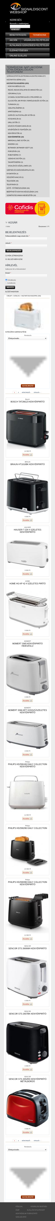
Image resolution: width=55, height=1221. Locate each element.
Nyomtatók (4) (12, 174)
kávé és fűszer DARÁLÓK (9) (19, 126)
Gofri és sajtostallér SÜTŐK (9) (21, 115)
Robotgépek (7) (14, 155)
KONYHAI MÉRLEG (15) (16, 86)
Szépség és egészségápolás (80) (20, 170)
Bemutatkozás (18, 35)
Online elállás (18, 56)
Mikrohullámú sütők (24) (18, 140)
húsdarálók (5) (14, 119)
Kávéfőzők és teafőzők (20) (19, 130)
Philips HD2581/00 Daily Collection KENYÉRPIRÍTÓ (27, 765)
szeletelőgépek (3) (16, 108)
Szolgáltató (21, 1217)
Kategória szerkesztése (15, 332)
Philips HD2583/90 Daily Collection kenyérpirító (27, 883)
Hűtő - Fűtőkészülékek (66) (18, 188)
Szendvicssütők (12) (16, 159)
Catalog (16, 296)
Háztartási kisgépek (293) (18, 83)
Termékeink (39, 35)
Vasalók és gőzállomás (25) (19, 166)
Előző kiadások (12, 292)
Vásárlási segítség (38, 1206)
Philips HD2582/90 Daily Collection (27, 828)
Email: (8, 273)
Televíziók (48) (13, 181)
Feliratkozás (11, 280)
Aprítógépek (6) (14, 112)
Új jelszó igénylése (14, 259)
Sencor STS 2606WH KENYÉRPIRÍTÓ (27, 948)
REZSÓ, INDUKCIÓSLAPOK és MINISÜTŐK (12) (25, 90)
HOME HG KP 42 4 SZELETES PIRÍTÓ (27, 583)
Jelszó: (8, 243)
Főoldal (19, 1206)
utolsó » (37, 392)
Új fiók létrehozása (14, 256)
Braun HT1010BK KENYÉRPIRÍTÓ (27, 464)
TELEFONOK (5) (12, 184)
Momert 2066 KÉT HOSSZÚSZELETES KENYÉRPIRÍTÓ (27, 711)
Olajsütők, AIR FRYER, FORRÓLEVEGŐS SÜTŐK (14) (28, 101)
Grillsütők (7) (14, 122)
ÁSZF (17, 1210)
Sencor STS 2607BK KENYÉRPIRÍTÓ (27, 1014)
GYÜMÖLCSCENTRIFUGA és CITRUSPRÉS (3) (25, 97)
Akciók (13, 40)
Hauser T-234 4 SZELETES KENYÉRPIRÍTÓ (27, 531)
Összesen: (42, 226)
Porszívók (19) (14, 151)
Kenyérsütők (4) (15, 133)
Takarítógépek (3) (15, 162)
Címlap (9, 296)
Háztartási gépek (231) (16, 80)
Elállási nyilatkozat (36, 1210)
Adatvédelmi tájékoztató (26, 1213)
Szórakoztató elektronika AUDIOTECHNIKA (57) (26, 76)
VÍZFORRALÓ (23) (14, 93)
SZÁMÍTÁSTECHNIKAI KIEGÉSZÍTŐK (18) (21, 195)
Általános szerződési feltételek (29, 45)
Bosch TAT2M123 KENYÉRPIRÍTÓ (28, 402)
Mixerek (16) (13, 144)
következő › (26, 392)
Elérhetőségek (19, 50)
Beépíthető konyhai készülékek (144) (22, 192)
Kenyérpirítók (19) (16, 137)
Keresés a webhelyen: (19, 23)
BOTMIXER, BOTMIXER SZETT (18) (20, 148)
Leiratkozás (11, 283)
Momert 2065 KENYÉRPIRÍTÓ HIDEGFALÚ (27, 645)
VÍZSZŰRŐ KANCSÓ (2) (15, 177)
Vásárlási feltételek (36, 40)
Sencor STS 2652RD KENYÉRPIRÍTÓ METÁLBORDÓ (27, 1080)
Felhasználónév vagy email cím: (17, 236)
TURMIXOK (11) (13, 104)
